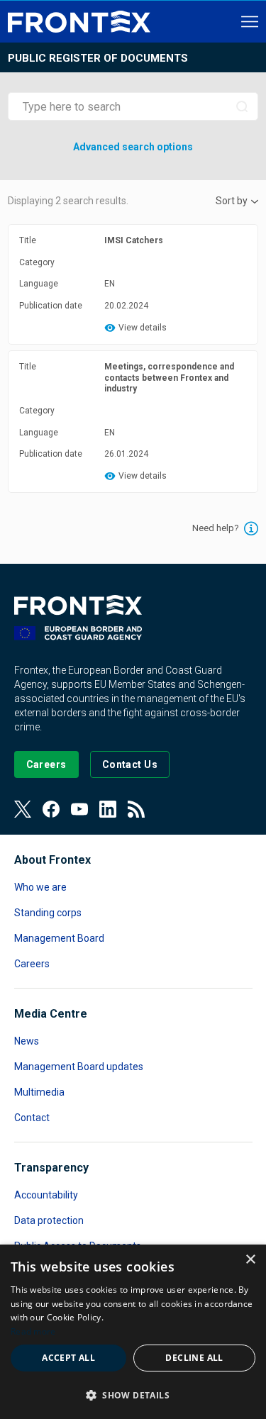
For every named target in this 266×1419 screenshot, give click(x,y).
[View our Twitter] (22, 809)
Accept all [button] (68, 1358)
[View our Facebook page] (51, 809)
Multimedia (39, 1092)
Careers (32, 963)
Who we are (40, 887)
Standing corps (48, 912)
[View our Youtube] (79, 809)
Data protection (49, 1220)
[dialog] (133, 1332)
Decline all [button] (194, 1358)
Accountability (46, 1195)
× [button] (250, 1259)
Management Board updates (78, 1066)
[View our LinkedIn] (107, 809)
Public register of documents (98, 58)
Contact (32, 1117)
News (26, 1041)
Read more (33, 1331)
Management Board (59, 938)
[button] (133, 1394)
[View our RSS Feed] (136, 809)
